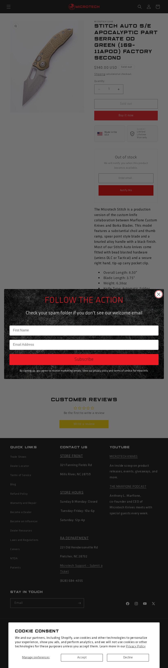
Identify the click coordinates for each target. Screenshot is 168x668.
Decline (128, 657)
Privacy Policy (135, 646)
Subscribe (84, 359)
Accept (82, 657)
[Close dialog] (158, 294)
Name (13, 322)
